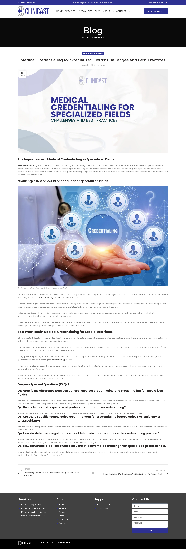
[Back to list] (93, 472)
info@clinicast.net (158, 2)
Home (82, 38)
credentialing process (62, 360)
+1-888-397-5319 (26, 2)
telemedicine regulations (49, 297)
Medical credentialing (96, 38)
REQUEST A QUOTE (156, 11)
